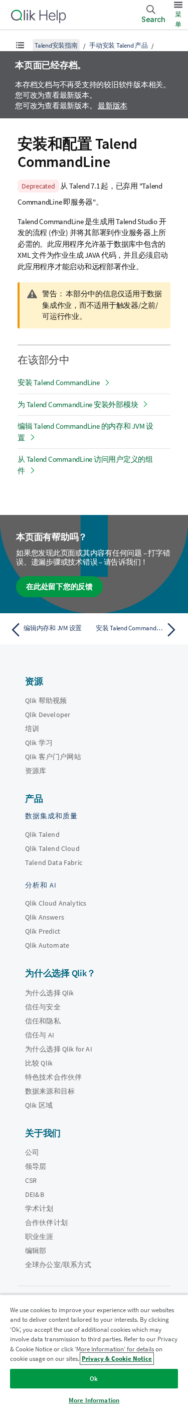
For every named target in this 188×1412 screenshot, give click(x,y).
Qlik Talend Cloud (52, 848)
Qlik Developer (47, 714)
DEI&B (34, 1194)
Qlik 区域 (39, 1105)
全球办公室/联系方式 (58, 1264)
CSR (31, 1180)
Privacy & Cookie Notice (117, 1358)
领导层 (35, 1166)
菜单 (178, 19)
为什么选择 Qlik (49, 992)
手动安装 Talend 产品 (118, 45)
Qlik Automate (47, 945)
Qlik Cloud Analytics (55, 903)
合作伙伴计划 (46, 1222)
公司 (32, 1152)
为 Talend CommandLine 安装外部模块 (78, 404)
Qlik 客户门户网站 (53, 756)
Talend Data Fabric (53, 862)
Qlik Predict (42, 931)
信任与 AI (39, 1034)
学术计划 (39, 1208)
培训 (32, 728)
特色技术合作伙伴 (53, 1077)
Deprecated (38, 186)
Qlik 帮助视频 (46, 700)
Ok (94, 1378)
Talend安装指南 (56, 45)
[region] (94, 1353)
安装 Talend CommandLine (59, 382)
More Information (94, 1400)
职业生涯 (39, 1236)
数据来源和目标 (50, 1091)
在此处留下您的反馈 (59, 586)
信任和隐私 (43, 1020)
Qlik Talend (42, 834)
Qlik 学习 (39, 742)
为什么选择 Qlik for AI (58, 1048)
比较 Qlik (39, 1063)
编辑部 (35, 1250)
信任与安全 (43, 1006)
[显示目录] (20, 45)
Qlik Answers (44, 917)
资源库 (35, 770)
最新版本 (112, 105)
